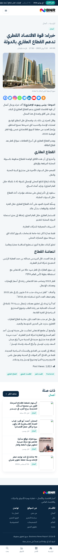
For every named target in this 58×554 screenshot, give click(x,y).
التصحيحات (32, 522)
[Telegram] (24, 98)
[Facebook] (5, 98)
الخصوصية (14, 522)
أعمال (45, 23)
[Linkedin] (29, 98)
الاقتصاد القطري (26, 374)
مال (53, 517)
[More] (43, 98)
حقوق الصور (32, 526)
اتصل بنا (15, 513)
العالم (53, 522)
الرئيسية (52, 23)
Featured (50, 374)
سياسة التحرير (31, 517)
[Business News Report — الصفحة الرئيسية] (47, 10)
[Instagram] (15, 98)
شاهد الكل (12, 393)
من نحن (34, 513)
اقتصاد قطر (39, 374)
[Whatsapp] (19, 98)
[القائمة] (6, 10)
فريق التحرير (14, 517)
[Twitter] (10, 98)
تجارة (53, 526)
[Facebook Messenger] (39, 98)
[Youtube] (34, 98)
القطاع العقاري (43, 140)
